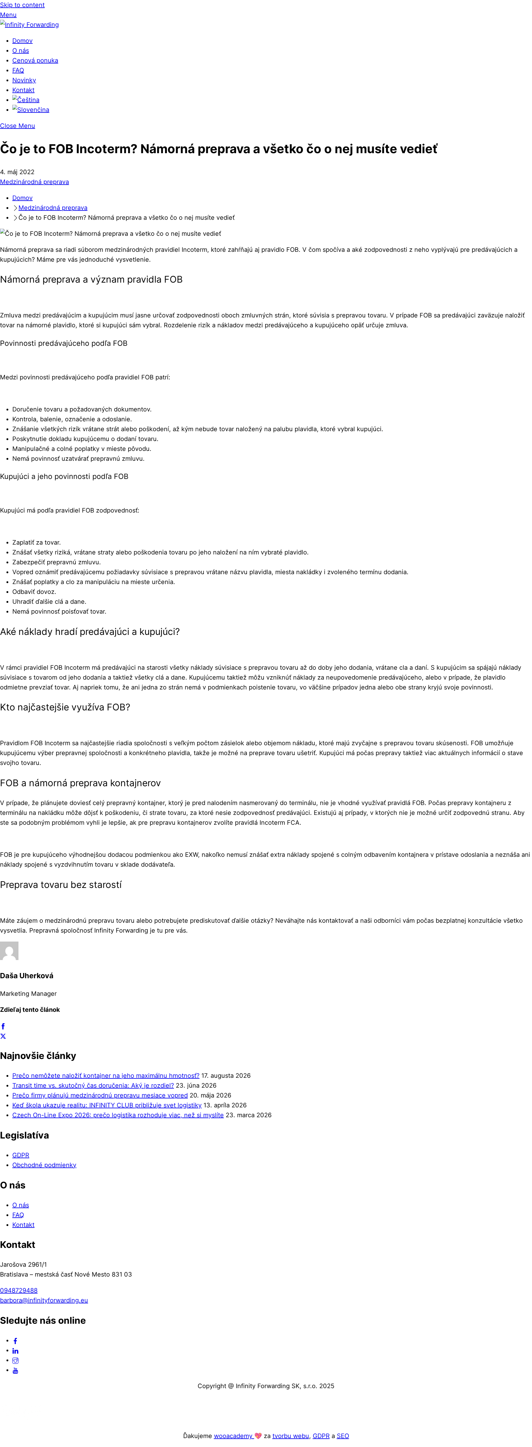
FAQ (18, 70)
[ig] (15, 1360)
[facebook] (15, 1340)
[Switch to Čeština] (25, 100)
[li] (15, 1350)
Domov (22, 40)
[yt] (15, 1370)
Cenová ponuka (35, 60)
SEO (343, 1436)
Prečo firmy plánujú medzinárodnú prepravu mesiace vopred (100, 1095)
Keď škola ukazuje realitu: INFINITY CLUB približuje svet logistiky (107, 1105)
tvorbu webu (290, 1436)
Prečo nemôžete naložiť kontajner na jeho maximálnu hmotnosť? (106, 1075)
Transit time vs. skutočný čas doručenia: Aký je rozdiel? (93, 1085)
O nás (20, 50)
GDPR (20, 1155)
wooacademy (234, 1436)
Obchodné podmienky (44, 1165)
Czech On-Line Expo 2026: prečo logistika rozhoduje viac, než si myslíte (118, 1115)
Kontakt (23, 90)
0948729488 (19, 1290)
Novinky (24, 80)
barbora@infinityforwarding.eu (44, 1300)
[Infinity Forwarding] (29, 24)
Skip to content (22, 5)
